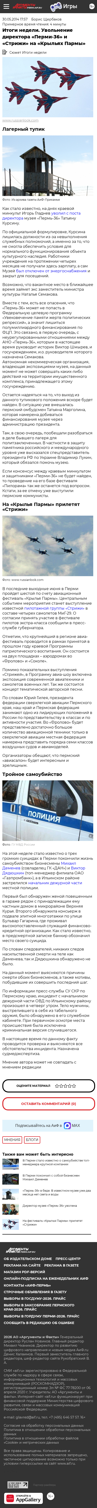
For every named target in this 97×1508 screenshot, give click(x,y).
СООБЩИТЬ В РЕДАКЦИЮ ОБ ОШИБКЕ (39, 1323)
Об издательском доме (28, 1259)
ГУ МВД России (23, 844)
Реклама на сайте (22, 1265)
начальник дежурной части (55, 883)
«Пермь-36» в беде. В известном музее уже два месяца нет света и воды (57, 1192)
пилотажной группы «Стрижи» (54, 608)
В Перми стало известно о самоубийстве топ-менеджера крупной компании (56, 1162)
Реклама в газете (61, 1265)
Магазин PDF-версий (24, 1272)
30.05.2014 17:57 (15, 19)
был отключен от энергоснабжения (52, 271)
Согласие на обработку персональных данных (44, 1425)
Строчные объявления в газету (35, 1292)
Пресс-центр (68, 1259)
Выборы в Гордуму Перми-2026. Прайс (41, 1316)
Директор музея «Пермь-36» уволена (50, 1205)
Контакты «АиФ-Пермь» (27, 1285)
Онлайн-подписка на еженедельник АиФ (46, 1278)
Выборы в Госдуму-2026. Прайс (35, 1298)
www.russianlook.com (20, 120)
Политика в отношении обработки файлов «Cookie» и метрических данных (41, 1440)
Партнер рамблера (44, 1485)
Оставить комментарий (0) (48, 1104)
